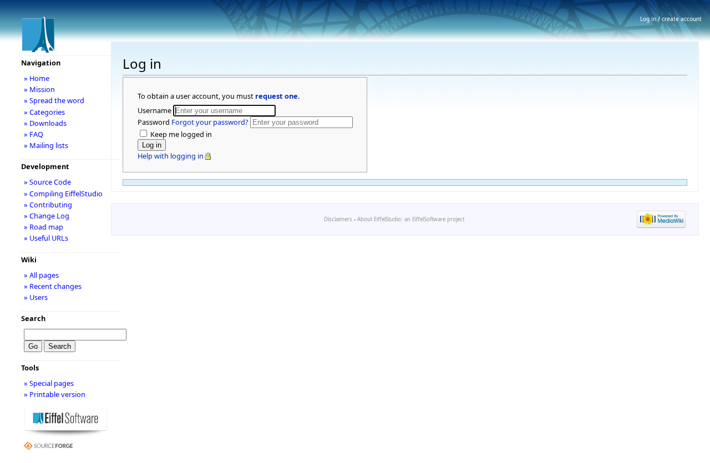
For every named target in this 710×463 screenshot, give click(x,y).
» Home (36, 78)
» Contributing (48, 205)
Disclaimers (338, 219)
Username (155, 110)
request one (276, 96)
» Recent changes (53, 286)
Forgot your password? (209, 122)
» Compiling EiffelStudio (63, 194)
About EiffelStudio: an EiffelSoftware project (410, 219)
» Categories (44, 112)
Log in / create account (671, 19)
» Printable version (54, 394)
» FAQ (33, 134)
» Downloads (45, 123)
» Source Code (47, 182)
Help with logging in (171, 156)
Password (193, 122)
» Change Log (46, 216)
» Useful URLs (46, 238)
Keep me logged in (180, 134)
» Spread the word (54, 100)
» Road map (43, 227)
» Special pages (49, 383)
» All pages (41, 275)
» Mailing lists (46, 145)
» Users (36, 297)
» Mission (39, 89)
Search (33, 318)
